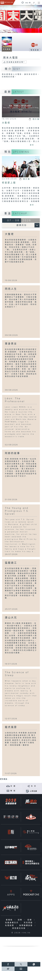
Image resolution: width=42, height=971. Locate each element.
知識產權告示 (12, 923)
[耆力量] (11, 877)
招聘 (20, 920)
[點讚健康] (11, 816)
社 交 (33, 786)
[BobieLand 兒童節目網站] (31, 816)
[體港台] (31, 801)
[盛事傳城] (31, 877)
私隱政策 (10, 925)
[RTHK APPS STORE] (11, 892)
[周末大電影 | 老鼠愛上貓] (21, 167)
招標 (30, 920)
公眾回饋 (33, 791)
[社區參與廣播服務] (31, 847)
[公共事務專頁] (11, 847)
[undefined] (22, 2)
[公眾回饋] (27, 791)
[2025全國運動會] (11, 801)
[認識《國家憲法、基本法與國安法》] (31, 862)
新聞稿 (10, 920)
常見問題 (29, 923)
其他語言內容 (19, 928)
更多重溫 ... (4, 779)
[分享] (29, 786)
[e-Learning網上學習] (31, 831)
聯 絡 (12, 791)
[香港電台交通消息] (8, 786)
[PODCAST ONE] (31, 892)
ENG (26, 3)
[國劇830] (11, 831)
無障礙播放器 (26, 925)
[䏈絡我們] (8, 791)
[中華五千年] (11, 908)
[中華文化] (11, 862)
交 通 (12, 786)
